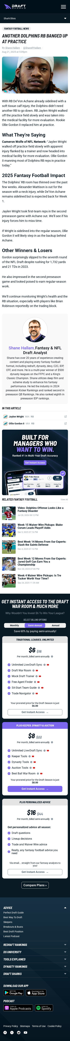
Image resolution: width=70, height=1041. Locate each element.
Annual (55, 625)
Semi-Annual (35, 625)
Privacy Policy (10, 1026)
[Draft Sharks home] (15, 6)
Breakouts (8, 926)
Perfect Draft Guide (13, 912)
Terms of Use (39, 1026)
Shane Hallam (12, 47)
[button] (48, 665)
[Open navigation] (63, 6)
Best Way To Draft (12, 917)
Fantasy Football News (16, 28)
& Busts (19, 926)
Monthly (14, 625)
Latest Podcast (11, 936)
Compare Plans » (35, 885)
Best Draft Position (13, 931)
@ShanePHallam (32, 47)
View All (64, 499)
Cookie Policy (55, 1026)
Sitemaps (25, 1026)
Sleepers (7, 922)
